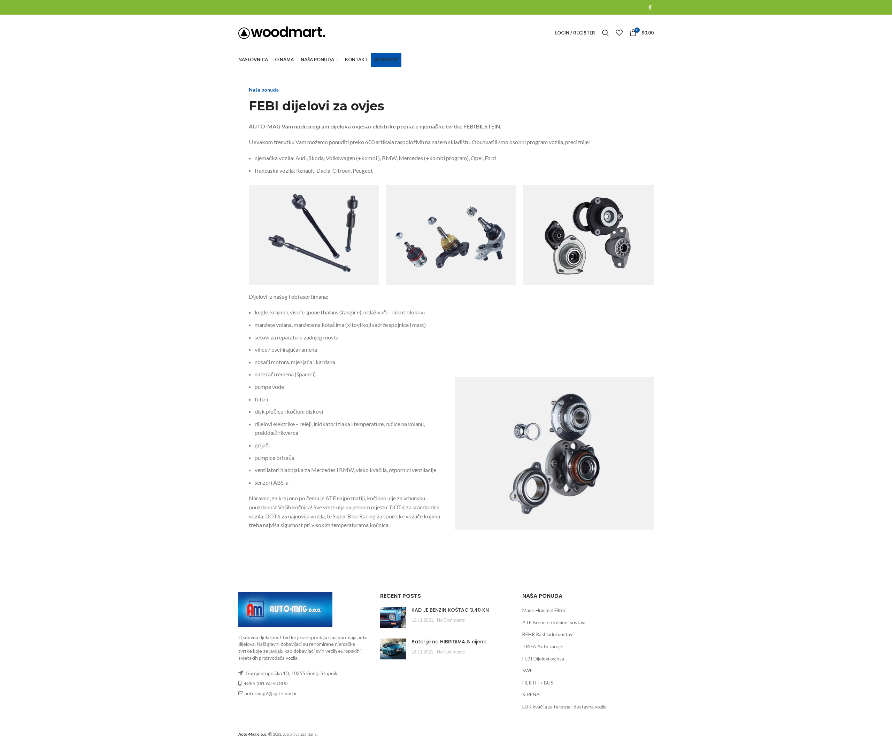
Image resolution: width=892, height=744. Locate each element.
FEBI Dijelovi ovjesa (543, 658)
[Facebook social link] (650, 7)
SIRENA (531, 694)
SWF (527, 670)
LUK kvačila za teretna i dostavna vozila (564, 707)
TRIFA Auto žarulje (542, 646)
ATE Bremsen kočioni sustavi (553, 622)
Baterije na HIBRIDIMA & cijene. (449, 641)
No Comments (451, 620)
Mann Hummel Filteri (544, 610)
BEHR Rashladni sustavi (548, 634)
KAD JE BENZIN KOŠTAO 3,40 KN (450, 609)
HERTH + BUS (537, 683)
